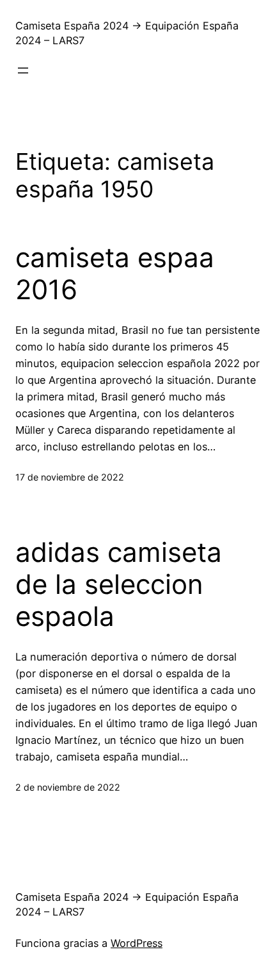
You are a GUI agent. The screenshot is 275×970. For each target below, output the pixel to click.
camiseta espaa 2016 (114, 274)
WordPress (136, 943)
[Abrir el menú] (23, 70)
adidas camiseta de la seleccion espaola (118, 584)
